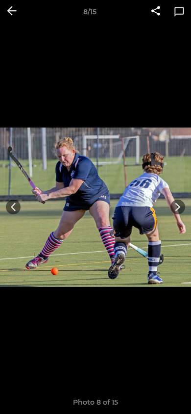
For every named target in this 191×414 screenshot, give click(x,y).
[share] (156, 12)
